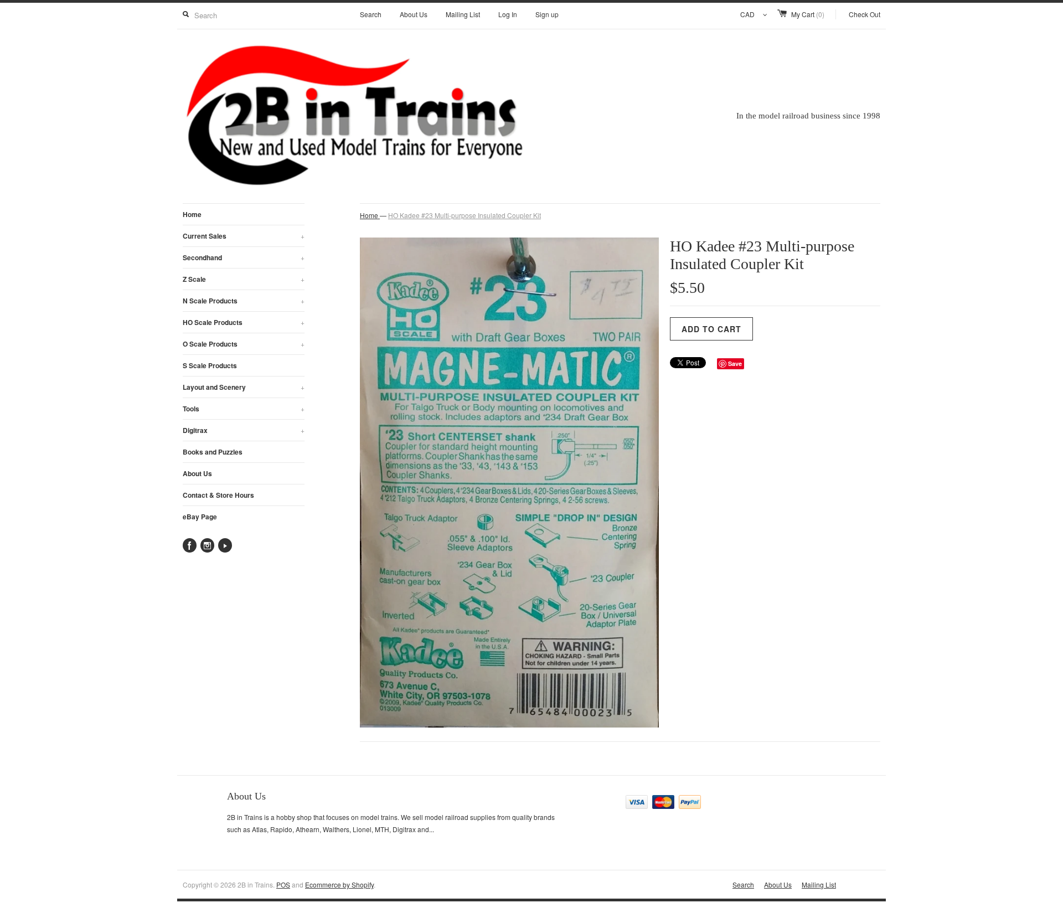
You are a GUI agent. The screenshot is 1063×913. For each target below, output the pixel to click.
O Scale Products (244, 344)
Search (370, 14)
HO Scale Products (244, 322)
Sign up (547, 14)
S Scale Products (210, 365)
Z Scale (244, 279)
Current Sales (244, 236)
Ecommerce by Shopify (339, 884)
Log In (507, 14)
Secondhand (244, 257)
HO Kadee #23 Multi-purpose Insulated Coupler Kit (464, 215)
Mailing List (463, 14)
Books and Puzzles (212, 452)
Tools (244, 409)
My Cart (807, 14)
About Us (413, 14)
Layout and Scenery (244, 387)
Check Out (864, 14)
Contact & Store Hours (218, 495)
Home (192, 214)
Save (735, 363)
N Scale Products (244, 301)
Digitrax (244, 430)
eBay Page (200, 517)
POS (283, 884)
